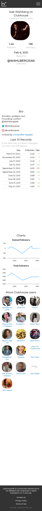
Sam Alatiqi (34, 374)
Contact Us (21, 497)
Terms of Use (21, 504)
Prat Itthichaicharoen (7, 375)
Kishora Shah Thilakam (7, 325)
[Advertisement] (21, 89)
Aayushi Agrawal (7, 342)
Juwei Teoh (35, 324)
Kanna (35, 308)
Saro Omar (35, 357)
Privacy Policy (21, 501)
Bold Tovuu (34, 341)
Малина (21, 357)
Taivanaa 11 (20, 341)
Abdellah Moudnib (7, 309)
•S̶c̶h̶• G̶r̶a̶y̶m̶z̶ (7, 390)
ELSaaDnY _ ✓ (21, 325)
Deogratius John (7, 358)
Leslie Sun (21, 308)
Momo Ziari (21, 374)
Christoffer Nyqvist (23, 134)
